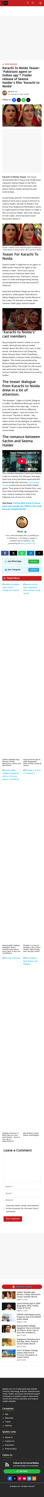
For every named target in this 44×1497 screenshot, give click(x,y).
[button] (32, 3)
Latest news (24, 1286)
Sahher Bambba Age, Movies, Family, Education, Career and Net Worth (11, 763)
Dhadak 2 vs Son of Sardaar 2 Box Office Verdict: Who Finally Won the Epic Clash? (31, 948)
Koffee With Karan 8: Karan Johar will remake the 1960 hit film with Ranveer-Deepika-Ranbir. (22, 506)
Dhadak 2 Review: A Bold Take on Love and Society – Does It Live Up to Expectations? (11, 1137)
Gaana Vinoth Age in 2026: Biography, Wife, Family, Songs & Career (32, 763)
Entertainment (11, 64)
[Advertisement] (22, 38)
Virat (12, 92)
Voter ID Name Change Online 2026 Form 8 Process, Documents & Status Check (27, 1354)
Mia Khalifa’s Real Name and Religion (31, 1134)
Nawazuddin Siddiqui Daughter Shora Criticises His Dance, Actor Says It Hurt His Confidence (11, 949)
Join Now (34, 562)
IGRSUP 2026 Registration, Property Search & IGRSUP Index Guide (29, 1317)
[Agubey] (4, 3)
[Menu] (40, 3)
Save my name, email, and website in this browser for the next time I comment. (22, 1208)
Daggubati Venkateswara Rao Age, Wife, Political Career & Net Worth (28, 1341)
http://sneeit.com (28, 543)
